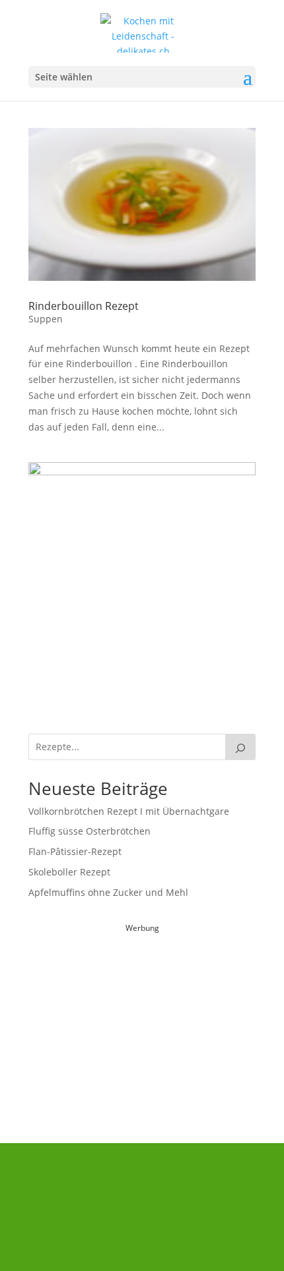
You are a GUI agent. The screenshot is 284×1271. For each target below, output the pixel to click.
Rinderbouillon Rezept (83, 306)
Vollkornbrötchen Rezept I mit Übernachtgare (128, 811)
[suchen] (240, 747)
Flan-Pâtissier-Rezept (75, 851)
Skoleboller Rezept (69, 872)
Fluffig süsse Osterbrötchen (89, 831)
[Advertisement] (142, 1017)
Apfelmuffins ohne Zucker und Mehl (108, 892)
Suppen (45, 318)
